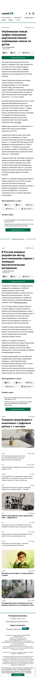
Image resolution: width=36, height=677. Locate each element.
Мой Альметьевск (20, 302)
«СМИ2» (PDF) (21, 665)
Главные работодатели (18, 57)
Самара (3, 416)
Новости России (5, 27)
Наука (3, 248)
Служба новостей (8, 271)
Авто (3, 464)
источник (18, 122)
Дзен (14, 52)
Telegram (27, 52)
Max (6, 52)
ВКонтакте (10, 208)
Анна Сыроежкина (8, 47)
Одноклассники (27, 208)
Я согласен (17, 675)
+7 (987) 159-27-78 (17, 619)
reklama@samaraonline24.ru (17, 622)
